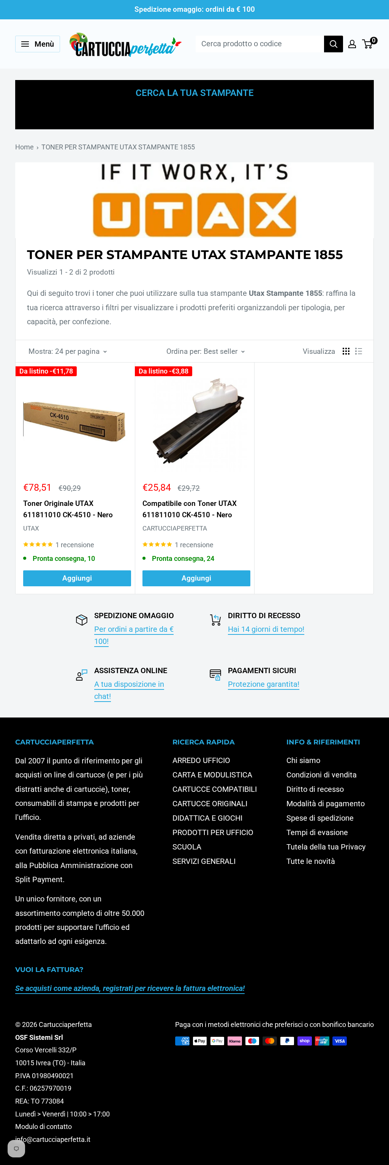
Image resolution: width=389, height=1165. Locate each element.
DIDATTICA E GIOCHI (207, 818)
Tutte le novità (310, 861)
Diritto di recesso (315, 789)
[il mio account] (352, 44)
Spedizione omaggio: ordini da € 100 (194, 9)
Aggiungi (77, 578)
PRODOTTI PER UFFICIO (212, 832)
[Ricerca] (333, 44)
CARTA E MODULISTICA (212, 774)
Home (24, 147)
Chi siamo (303, 760)
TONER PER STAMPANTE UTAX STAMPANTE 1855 (118, 147)
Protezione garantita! (263, 684)
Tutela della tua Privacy (325, 846)
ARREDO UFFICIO (201, 760)
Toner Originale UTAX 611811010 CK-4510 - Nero (68, 509)
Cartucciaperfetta (174, 528)
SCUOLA (186, 846)
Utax (31, 528)
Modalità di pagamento (325, 803)
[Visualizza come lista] (358, 351)
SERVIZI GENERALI (204, 861)
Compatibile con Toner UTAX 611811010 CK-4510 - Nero (189, 509)
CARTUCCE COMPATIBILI (214, 789)
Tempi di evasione (317, 832)
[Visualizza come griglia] (346, 351)
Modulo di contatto (43, 1126)
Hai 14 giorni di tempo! (266, 629)
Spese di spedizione (320, 818)
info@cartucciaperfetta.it (52, 1139)
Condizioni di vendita (321, 774)
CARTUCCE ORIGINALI (209, 803)
